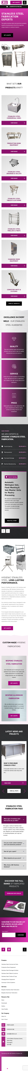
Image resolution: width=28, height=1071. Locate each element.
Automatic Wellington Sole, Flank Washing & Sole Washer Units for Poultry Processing (13, 488)
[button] (3, 531)
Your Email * (5, 931)
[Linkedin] (9, 949)
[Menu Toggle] (25, 2)
